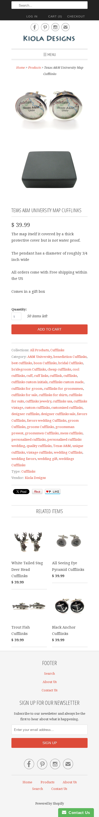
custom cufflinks (37, 408)
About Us (50, 682)
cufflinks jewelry (38, 401)
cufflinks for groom (26, 389)
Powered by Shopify (49, 803)
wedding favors (23, 459)
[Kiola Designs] (49, 39)
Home (27, 782)
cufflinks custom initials (29, 382)
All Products (39, 350)
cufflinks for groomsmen (63, 389)
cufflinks (70, 376)
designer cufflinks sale (58, 414)
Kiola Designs (35, 478)
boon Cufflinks (45, 363)
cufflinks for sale (24, 395)
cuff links (41, 376)
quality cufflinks (39, 446)
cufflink (56, 376)
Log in (32, 16)
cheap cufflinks (59, 369)
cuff (29, 376)
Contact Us (49, 690)
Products (34, 67)
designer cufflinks (25, 414)
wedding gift (47, 459)
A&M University (39, 357)
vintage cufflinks (39, 452)
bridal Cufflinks (70, 363)
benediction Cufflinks (70, 357)
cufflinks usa (62, 401)
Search (49, 673)
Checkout (76, 16)
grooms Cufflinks (40, 427)
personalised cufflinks (28, 439)
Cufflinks (57, 350)
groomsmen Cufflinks (42, 433)
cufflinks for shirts (53, 395)
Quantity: (19, 309)
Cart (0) (55, 16)
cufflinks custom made (66, 382)
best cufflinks (21, 363)
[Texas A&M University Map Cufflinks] (49, 108)
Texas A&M (62, 446)
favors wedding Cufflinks (46, 420)
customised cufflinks (66, 408)
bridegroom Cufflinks (28, 369)
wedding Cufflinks (68, 452)
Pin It (37, 491)
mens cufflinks (71, 433)
